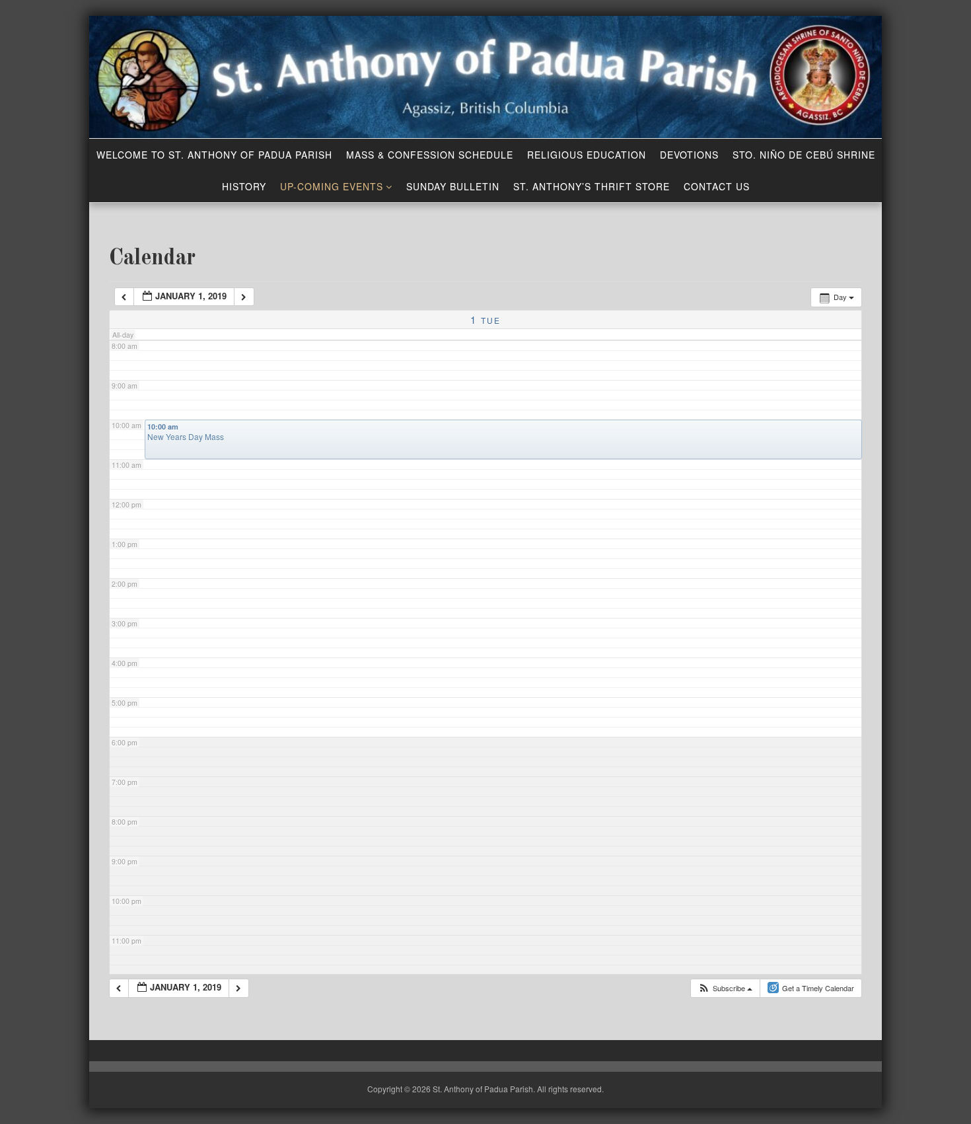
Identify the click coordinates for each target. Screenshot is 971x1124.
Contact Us (717, 186)
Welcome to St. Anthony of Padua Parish (214, 154)
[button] (725, 988)
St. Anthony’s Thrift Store (591, 186)
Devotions (689, 154)
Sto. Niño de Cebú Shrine (804, 154)
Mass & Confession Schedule (429, 154)
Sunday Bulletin (452, 186)
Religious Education (586, 154)
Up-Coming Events (331, 186)
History (244, 186)
